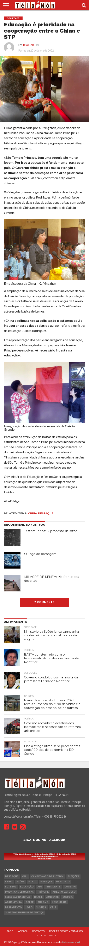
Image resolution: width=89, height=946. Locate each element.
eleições (73, 876)
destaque (45, 513)
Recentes (38, 931)
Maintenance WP (71, 942)
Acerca (23, 931)
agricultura (13, 902)
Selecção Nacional (17, 897)
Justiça (41, 907)
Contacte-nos (46, 935)
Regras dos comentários (66, 931)
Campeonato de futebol (47, 876)
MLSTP (32, 881)
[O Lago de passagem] (12, 560)
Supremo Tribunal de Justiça (24, 912)
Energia (68, 897)
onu (24, 876)
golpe (30, 902)
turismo (42, 902)
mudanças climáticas (19, 892)
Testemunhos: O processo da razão (50, 531)
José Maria (59, 902)
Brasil (38, 897)
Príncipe (43, 892)
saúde (20, 881)
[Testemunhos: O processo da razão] (12, 537)
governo (70, 886)
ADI (39, 886)
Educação (27, 886)
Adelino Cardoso (64, 892)
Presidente (53, 886)
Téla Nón (28, 45)
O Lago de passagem (40, 554)
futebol (10, 886)
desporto (63, 881)
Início (9, 931)
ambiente (52, 897)
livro (29, 907)
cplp (53, 907)
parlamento (13, 907)
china (32, 513)
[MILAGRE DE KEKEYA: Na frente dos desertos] (12, 583)
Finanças (46, 881)
